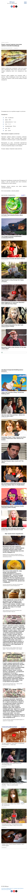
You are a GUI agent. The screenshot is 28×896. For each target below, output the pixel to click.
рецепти (16, 48)
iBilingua (12, 2)
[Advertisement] (14, 24)
